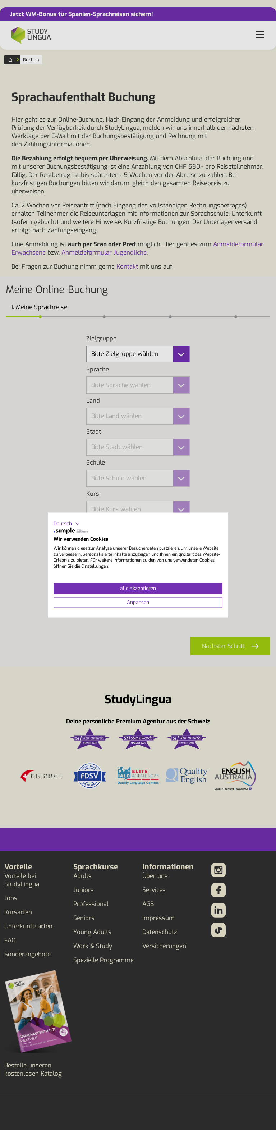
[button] (67, 523)
